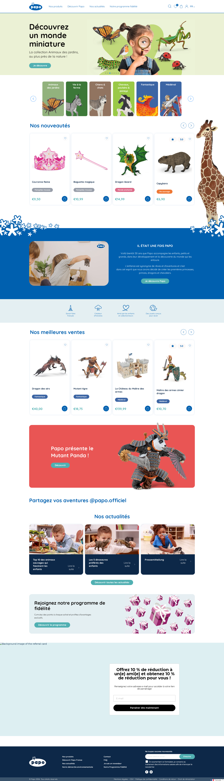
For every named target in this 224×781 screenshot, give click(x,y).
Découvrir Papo (76, 6)
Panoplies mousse (42, 190)
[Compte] (186, 6)
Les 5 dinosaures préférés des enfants (98, 563)
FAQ (105, 760)
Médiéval (80, 400)
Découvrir (60, 465)
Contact (107, 756)
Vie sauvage (123, 191)
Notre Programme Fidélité (115, 767)
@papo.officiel (108, 500)
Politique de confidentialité (146, 779)
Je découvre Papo (155, 281)
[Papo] (35, 6)
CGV (132, 779)
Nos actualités (97, 6)
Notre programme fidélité (123, 6)
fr (192, 6)
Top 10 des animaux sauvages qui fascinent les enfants (44, 564)
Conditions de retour (167, 779)
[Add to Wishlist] (65, 138)
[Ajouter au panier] (64, 199)
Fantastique (40, 396)
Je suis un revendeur (113, 763)
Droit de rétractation (186, 779)
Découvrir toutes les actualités (112, 582)
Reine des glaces (166, 388)
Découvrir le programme (52, 624)
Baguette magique (42, 181)
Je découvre (40, 65)
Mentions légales (121, 779)
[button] (105, 73)
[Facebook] (146, 771)
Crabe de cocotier (167, 181)
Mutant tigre (39, 388)
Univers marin (165, 190)
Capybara (120, 183)
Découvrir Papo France (72, 760)
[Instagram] (151, 771)
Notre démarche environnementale (77, 767)
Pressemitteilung (154, 559)
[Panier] (181, 6)
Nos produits (55, 6)
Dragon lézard (82, 181)
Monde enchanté (83, 190)
